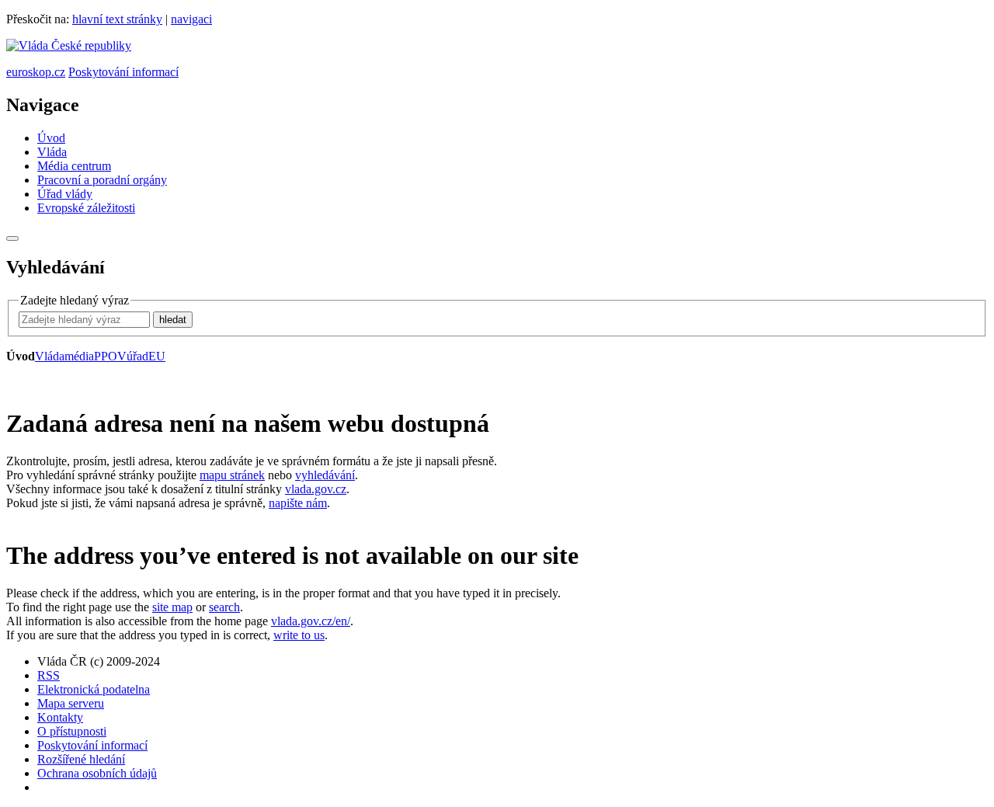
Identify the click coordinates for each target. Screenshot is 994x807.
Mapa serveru (70, 703)
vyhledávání (325, 475)
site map (172, 607)
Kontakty (60, 717)
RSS (48, 675)
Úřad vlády (64, 193)
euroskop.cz (35, 71)
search (224, 607)
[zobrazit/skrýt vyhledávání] (12, 238)
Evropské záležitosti (86, 207)
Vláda (52, 151)
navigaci (191, 19)
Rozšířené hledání (81, 759)
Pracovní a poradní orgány (102, 179)
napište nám (298, 503)
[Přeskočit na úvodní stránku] (68, 45)
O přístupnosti (71, 731)
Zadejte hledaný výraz (74, 300)
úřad (137, 356)
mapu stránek (232, 475)
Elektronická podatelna (93, 689)
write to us (299, 635)
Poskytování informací (123, 71)
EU (156, 356)
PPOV (110, 356)
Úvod (51, 137)
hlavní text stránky (117, 19)
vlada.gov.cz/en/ (310, 621)
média (79, 356)
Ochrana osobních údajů (97, 773)
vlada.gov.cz (315, 489)
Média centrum (74, 165)
